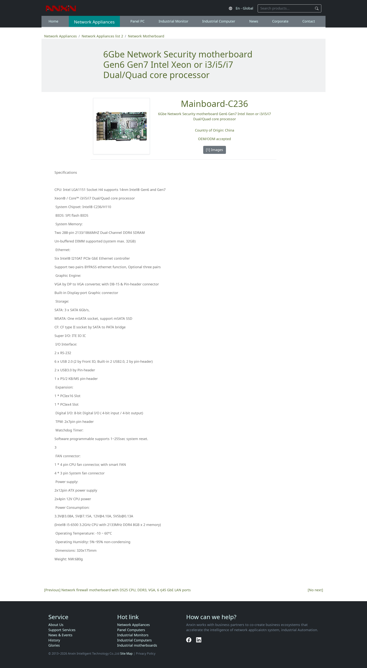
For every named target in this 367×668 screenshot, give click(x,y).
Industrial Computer (218, 21)
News (253, 21)
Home (53, 21)
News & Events (60, 635)
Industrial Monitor (173, 21)
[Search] (317, 8)
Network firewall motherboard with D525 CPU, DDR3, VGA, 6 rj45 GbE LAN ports (126, 590)
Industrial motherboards (137, 645)
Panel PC (137, 21)
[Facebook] (189, 639)
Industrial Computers (134, 640)
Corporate (280, 21)
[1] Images (214, 149)
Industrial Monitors (133, 635)
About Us (55, 624)
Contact (308, 21)
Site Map (126, 653)
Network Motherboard (146, 36)
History (54, 640)
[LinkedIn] (198, 639)
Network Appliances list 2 (102, 36)
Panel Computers (131, 630)
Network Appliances (94, 22)
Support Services (62, 630)
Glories (54, 645)
